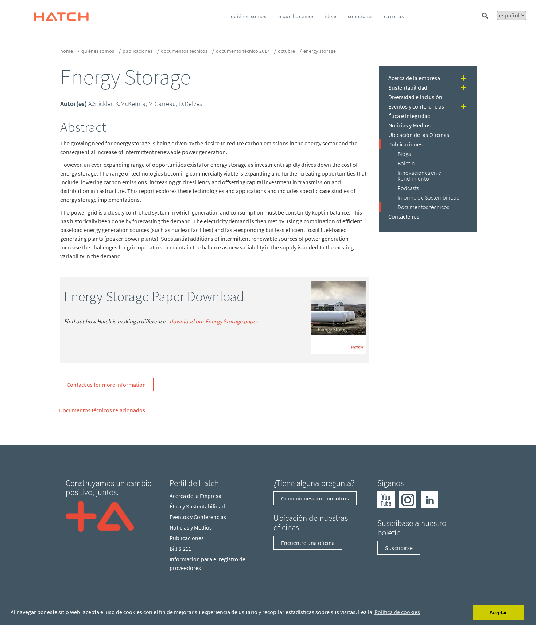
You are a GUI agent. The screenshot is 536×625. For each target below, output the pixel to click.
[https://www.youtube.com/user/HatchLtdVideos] (386, 499)
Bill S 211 (180, 548)
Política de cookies (397, 612)
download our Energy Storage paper (214, 321)
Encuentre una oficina (308, 542)
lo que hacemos (295, 16)
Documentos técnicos (184, 51)
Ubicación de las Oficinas (418, 134)
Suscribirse (399, 547)
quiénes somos (249, 16)
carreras (394, 16)
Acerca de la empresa (414, 78)
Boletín (406, 163)
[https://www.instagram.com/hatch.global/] (407, 499)
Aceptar (498, 612)
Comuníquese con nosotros (315, 498)
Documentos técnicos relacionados (102, 410)
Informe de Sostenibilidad (428, 197)
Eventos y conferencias (416, 106)
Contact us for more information (106, 384)
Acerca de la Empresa (195, 495)
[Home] (100, 515)
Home (66, 51)
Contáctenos (403, 216)
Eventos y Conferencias (198, 516)
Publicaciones (137, 51)
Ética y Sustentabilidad (197, 506)
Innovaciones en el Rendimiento (420, 175)
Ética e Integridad (409, 115)
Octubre (286, 51)
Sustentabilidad (407, 87)
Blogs (404, 153)
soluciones (361, 16)
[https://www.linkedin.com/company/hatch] (429, 499)
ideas (331, 16)
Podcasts (408, 188)
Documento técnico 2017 (242, 51)
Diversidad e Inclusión (415, 97)
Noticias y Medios (409, 125)
